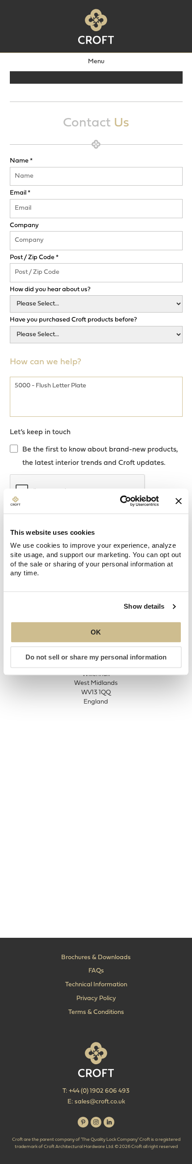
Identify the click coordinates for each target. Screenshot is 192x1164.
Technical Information (96, 984)
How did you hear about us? (50, 290)
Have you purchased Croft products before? (73, 320)
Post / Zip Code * (34, 258)
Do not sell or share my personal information (96, 657)
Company (24, 226)
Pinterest (83, 1122)
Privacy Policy (96, 998)
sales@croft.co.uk (100, 1102)
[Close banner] (178, 501)
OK (96, 632)
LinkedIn (109, 1122)
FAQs (96, 971)
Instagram (96, 1122)
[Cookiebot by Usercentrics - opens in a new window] (121, 501)
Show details (144, 606)
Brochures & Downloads (96, 957)
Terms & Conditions (96, 1012)
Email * (20, 193)
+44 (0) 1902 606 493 (99, 1091)
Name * (21, 161)
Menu (96, 61)
